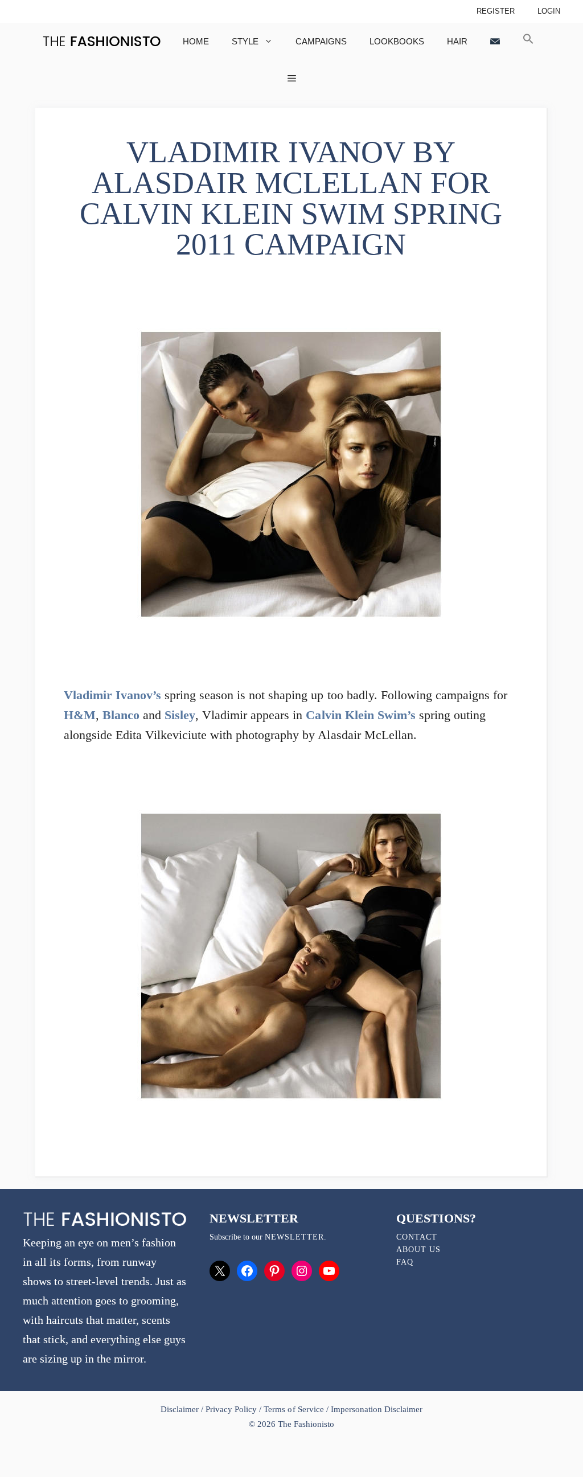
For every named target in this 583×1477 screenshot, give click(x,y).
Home (196, 41)
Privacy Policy (231, 1409)
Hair (457, 41)
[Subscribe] (495, 41)
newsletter (294, 1237)
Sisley (180, 715)
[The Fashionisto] (102, 41)
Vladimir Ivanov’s (112, 695)
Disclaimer (181, 1409)
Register (496, 11)
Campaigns (321, 41)
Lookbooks (396, 41)
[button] (528, 41)
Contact (416, 1237)
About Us (418, 1249)
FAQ (404, 1262)
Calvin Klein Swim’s (360, 715)
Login (548, 11)
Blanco (120, 715)
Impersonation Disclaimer (376, 1409)
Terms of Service (293, 1409)
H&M (80, 715)
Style (245, 41)
